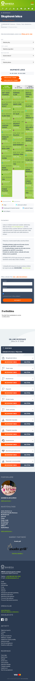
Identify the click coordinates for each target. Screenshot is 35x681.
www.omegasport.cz (18, 226)
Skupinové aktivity (6, 635)
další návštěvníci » (6, 531)
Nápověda (19, 351)
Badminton (4, 657)
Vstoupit (17, 300)
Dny (2, 39)
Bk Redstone (5, 514)
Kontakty (3, 583)
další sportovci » (6, 501)
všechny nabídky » (17, 553)
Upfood (3, 516)
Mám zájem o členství (8, 20)
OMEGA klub (4, 585)
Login (5, 281)
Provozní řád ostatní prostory (9, 600)
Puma (3, 518)
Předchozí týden (10, 77)
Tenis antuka (4, 662)
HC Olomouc (4, 522)
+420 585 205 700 (11, 576)
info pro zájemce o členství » (10, 612)
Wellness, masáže (6, 637)
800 (19, 576)
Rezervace (4, 27)
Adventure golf (5, 641)
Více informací (26, 268)
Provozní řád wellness (7, 598)
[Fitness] (6, 9)
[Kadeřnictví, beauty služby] (21, 9)
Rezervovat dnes (11, 362)
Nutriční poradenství (7, 643)
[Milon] (10, 9)
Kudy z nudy (4, 520)
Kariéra (3, 589)
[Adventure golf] (25, 9)
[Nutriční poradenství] (28, 9)
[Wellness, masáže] (17, 9)
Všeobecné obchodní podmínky (10, 592)
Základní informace (9, 351)
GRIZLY (3, 525)
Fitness (3, 632)
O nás (2, 587)
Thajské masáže (5, 666)
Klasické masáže (6, 664)
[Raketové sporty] (3, 9)
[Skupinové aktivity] (14, 9)
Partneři (3, 591)
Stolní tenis (4, 660)
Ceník (2, 581)
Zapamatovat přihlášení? (11, 296)
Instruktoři (5, 52)
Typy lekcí (4, 46)
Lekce (3, 59)
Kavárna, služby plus (6, 645)
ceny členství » (5, 610)
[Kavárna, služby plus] (32, 9)
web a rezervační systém (17, 678)
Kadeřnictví (4, 668)
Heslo (5, 287)
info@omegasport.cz (12, 578)
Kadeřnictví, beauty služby (8, 639)
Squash (3, 659)
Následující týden (11, 80)
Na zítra (27, 362)
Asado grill (4, 524)
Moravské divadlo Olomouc (9, 512)
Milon (2, 634)
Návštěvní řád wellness (7, 596)
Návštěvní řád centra (7, 594)
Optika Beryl (5, 527)
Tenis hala (4, 655)
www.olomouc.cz (6, 511)
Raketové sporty (6, 630)
